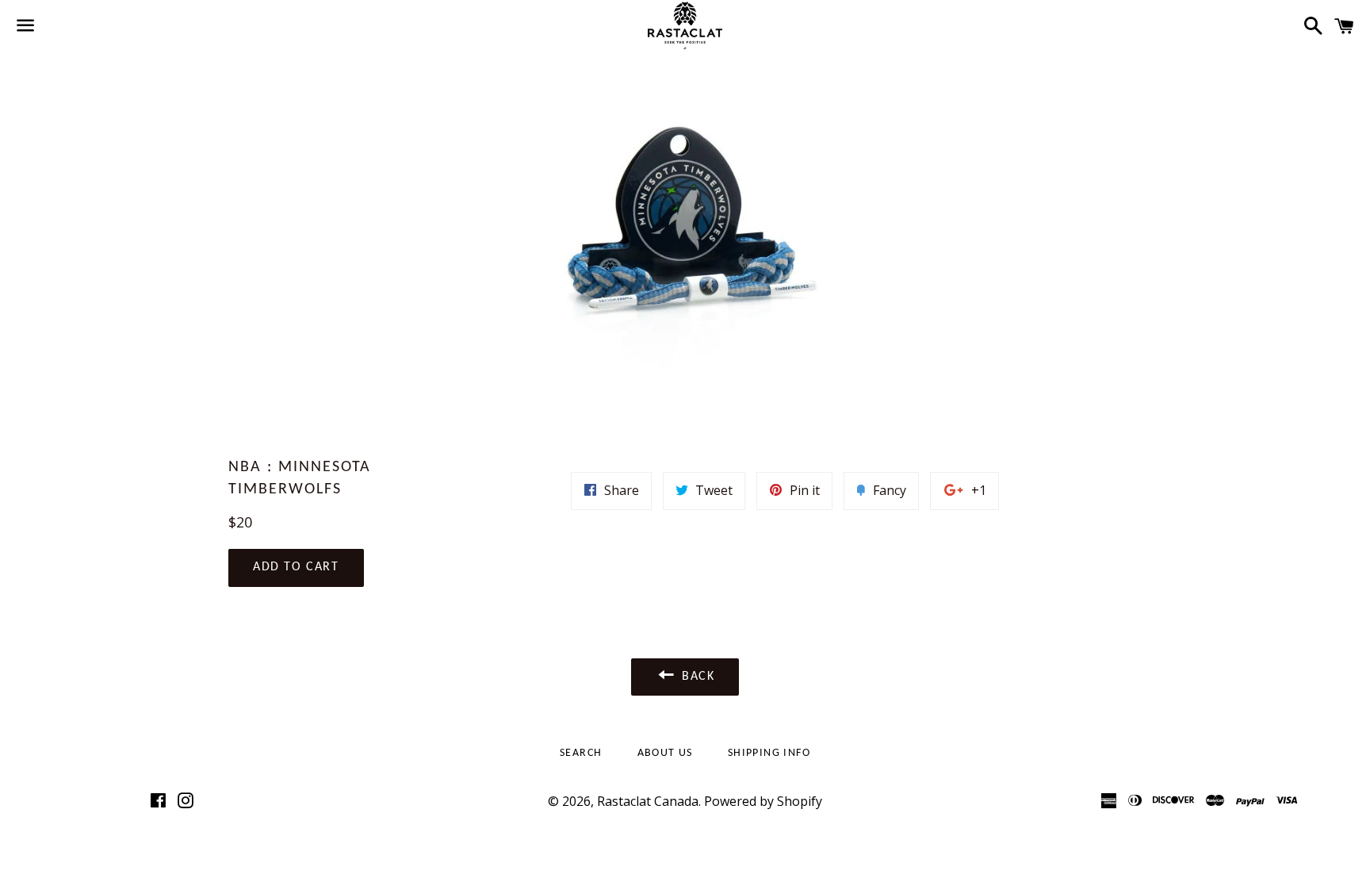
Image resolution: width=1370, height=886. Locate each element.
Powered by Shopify (763, 801)
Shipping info (769, 753)
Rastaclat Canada (647, 801)
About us (665, 753)
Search (581, 753)
